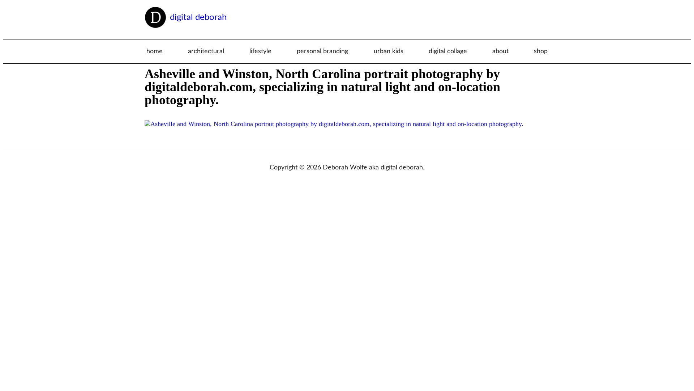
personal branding (322, 51)
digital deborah (198, 17)
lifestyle (260, 51)
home (154, 51)
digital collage (448, 51)
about (500, 51)
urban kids (388, 51)
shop (541, 51)
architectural (206, 51)
